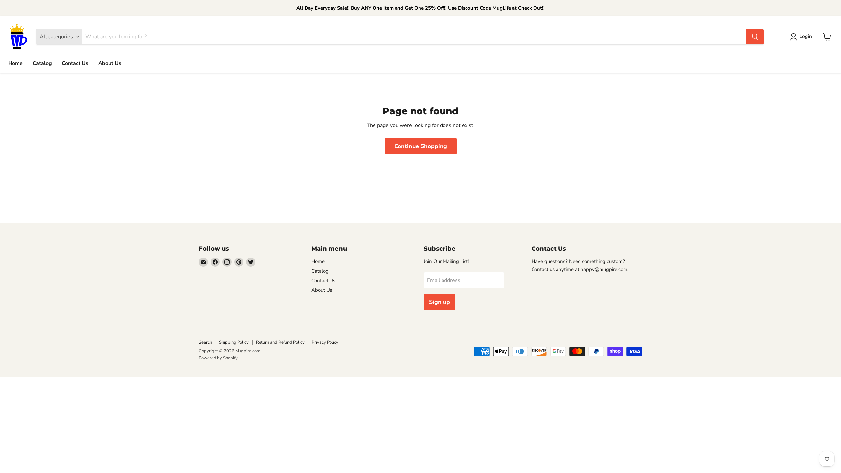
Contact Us (75, 63)
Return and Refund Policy (280, 342)
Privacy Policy (325, 342)
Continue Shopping (420, 146)
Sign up (439, 302)
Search (205, 342)
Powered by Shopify (218, 358)
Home (15, 63)
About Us (109, 63)
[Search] (755, 36)
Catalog (42, 63)
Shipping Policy (234, 342)
